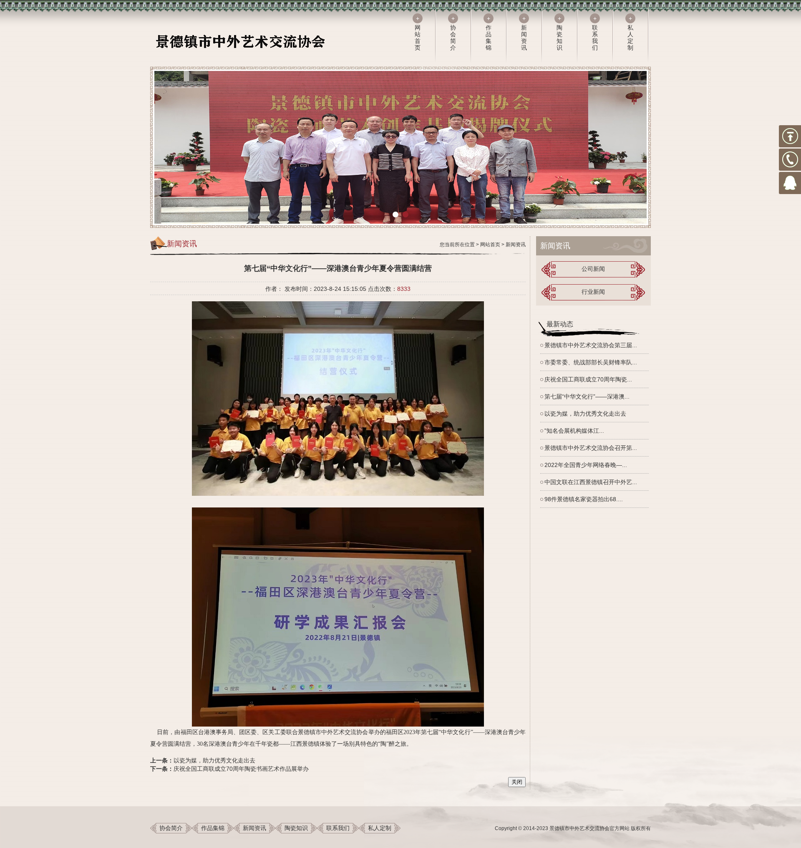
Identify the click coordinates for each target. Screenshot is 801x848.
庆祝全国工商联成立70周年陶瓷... (588, 379)
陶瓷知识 (296, 828)
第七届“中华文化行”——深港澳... (587, 396)
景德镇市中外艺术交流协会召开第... (590, 447)
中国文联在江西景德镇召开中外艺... (590, 482)
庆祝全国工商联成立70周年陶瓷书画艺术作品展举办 (241, 768)
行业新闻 (593, 291)
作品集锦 (212, 828)
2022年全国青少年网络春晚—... (585, 465)
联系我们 (338, 828)
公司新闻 (593, 268)
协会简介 (171, 828)
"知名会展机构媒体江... (574, 430)
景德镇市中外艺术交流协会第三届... (590, 345)
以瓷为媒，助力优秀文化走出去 (214, 760)
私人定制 (379, 828)
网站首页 (490, 244)
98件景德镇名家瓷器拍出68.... (583, 499)
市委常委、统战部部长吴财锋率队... (590, 362)
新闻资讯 (516, 244)
